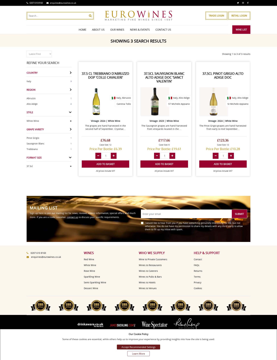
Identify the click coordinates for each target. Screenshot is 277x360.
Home (82, 29)
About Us (98, 29)
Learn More (138, 353)
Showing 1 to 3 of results (236, 54)
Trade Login (216, 15)
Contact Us (163, 29)
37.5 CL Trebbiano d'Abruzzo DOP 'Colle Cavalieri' (105, 75)
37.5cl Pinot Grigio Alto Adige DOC (222, 75)
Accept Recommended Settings (138, 347)
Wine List (241, 29)
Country (32, 72)
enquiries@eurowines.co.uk (63, 2)
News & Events (140, 29)
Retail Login (239, 15)
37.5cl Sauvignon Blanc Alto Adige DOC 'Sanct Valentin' (164, 77)
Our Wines (117, 29)
